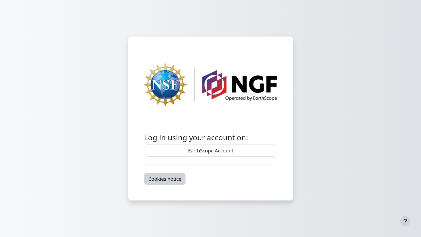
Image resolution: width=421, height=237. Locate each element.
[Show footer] (405, 221)
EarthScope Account (210, 150)
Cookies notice (164, 178)
